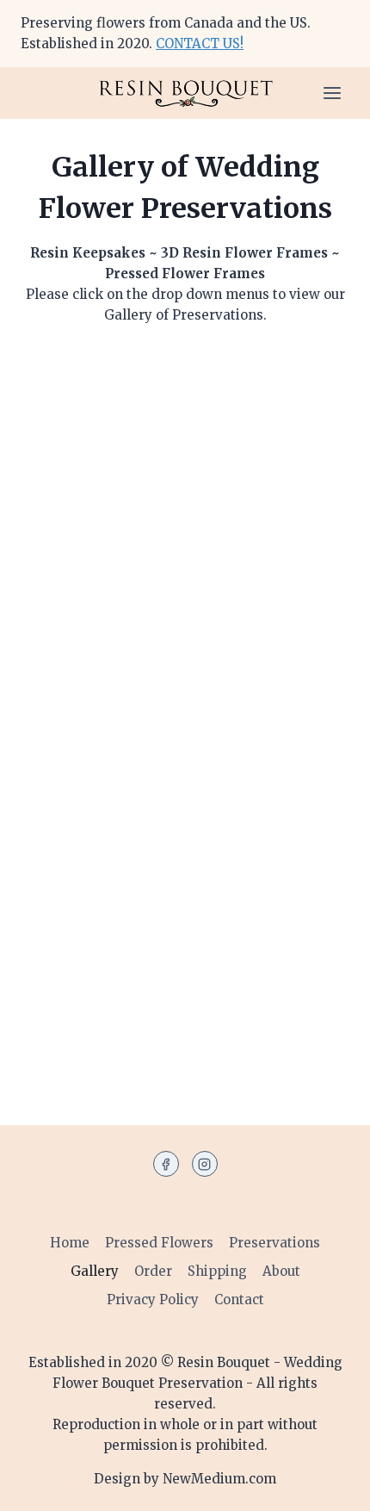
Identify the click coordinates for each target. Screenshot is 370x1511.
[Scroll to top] (328, 1486)
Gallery (95, 1271)
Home (69, 1242)
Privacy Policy (153, 1299)
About (281, 1271)
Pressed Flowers (159, 1242)
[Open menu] (331, 93)
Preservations (274, 1242)
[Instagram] (205, 1164)
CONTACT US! (200, 43)
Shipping (217, 1271)
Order (153, 1271)
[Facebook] (166, 1164)
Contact (239, 1299)
